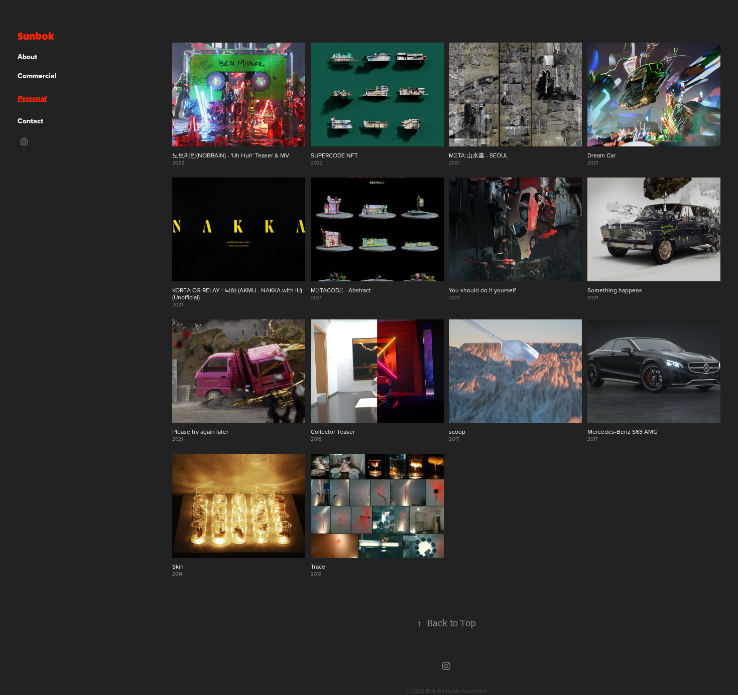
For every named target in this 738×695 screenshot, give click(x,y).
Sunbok (36, 36)
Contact (30, 121)
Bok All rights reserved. (456, 690)
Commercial (37, 76)
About (27, 57)
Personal (32, 98)
